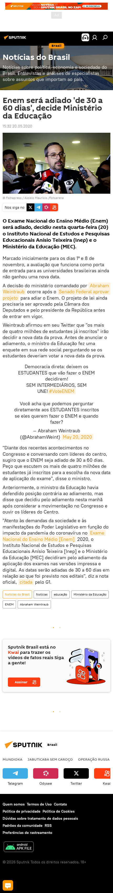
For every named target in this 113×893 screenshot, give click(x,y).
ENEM (9, 604)
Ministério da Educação (90, 594)
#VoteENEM (61, 391)
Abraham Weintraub (34, 604)
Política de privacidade (21, 811)
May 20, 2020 (77, 437)
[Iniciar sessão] (94, 37)
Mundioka (12, 759)
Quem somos (14, 804)
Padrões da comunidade (23, 825)
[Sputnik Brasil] (16, 39)
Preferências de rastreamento (27, 832)
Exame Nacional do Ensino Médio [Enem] (54, 536)
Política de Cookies (59, 811)
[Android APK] (19, 847)
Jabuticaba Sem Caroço (50, 759)
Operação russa (94, 759)
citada (26, 582)
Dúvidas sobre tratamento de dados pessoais (40, 818)
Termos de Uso (39, 804)
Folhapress (14, 198)
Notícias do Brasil (17, 594)
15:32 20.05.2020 (17, 126)
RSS (48, 825)
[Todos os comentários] (8, 885)
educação (60, 594)
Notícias (42, 594)
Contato (60, 804)
